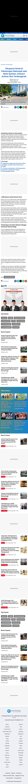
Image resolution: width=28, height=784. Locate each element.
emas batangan (6, 324)
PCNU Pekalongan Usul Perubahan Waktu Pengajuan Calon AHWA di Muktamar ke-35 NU (9, 603)
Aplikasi (21, 757)
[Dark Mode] (24, 36)
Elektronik (7, 755)
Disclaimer (19, 773)
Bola (21, 736)
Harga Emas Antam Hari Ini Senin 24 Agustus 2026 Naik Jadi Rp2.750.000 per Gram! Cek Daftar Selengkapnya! (10, 550)
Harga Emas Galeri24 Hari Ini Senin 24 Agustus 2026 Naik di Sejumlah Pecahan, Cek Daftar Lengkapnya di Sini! (9, 538)
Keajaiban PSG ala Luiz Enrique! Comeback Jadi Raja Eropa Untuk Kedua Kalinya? (7, 423)
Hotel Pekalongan (9, 277)
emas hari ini (16, 324)
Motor (20, 748)
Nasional (7, 726)
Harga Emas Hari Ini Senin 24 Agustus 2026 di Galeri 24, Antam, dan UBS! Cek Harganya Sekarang (10, 571)
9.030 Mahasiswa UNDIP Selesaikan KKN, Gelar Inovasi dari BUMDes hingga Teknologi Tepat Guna (9, 380)
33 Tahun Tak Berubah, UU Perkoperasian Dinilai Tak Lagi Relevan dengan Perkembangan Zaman (13, 170)
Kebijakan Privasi (19, 775)
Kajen (7, 738)
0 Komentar (5, 107)
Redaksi (13, 773)
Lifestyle (9, 39)
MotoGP (21, 741)
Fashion (7, 750)
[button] (3, 39)
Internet (21, 764)
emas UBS (15, 327)
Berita (2, 39)
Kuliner (20, 729)
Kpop (7, 764)
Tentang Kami (17, 778)
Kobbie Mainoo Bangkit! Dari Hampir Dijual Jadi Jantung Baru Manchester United (20, 424)
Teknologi (21, 755)
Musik (7, 767)
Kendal (3, 446)
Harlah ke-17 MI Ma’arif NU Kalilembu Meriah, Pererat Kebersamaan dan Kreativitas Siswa (20, 404)
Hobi (21, 726)
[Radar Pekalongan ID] (7, 36)
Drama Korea (7, 762)
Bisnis (15, 39)
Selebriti (21, 724)
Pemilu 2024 (21, 750)
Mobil (21, 745)
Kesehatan (7, 745)
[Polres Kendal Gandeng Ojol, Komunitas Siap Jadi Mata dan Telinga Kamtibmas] (23, 349)
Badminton (20, 734)
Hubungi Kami (9, 778)
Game (21, 762)
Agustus (4, 318)
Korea (7, 760)
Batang (7, 736)
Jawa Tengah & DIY (7, 731)
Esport (20, 738)
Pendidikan (4, 499)
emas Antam (20, 321)
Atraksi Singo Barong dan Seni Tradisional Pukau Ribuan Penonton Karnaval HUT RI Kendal (9, 338)
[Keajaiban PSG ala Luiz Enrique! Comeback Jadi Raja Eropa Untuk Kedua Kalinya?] (7, 416)
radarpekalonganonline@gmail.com (14, 720)
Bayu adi (16, 79)
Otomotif (21, 743)
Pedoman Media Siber (8, 775)
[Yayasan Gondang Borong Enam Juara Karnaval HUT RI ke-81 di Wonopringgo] (23, 370)
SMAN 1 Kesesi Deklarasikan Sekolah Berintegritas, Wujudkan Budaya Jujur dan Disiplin (7, 404)
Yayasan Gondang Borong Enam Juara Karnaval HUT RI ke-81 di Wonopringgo (10, 369)
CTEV (13, 321)
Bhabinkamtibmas (19, 318)
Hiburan (21, 39)
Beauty (7, 748)
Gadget (20, 760)
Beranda (3, 64)
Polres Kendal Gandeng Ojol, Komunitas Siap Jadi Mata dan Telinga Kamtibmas (9, 348)
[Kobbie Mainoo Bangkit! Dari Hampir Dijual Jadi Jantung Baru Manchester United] (20, 416)
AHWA (10, 318)
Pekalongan (9, 64)
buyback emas (5, 321)
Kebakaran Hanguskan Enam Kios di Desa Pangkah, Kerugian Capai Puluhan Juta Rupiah (13, 165)
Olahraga (21, 731)
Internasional (7, 729)
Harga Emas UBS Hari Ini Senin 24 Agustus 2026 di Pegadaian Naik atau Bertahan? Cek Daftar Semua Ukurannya (10, 359)
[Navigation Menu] (26, 36)
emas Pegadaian (6, 327)
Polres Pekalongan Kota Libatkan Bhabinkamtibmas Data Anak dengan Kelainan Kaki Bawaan (10, 561)
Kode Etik (7, 773)
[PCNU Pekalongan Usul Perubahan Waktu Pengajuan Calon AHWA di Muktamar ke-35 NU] (23, 603)
